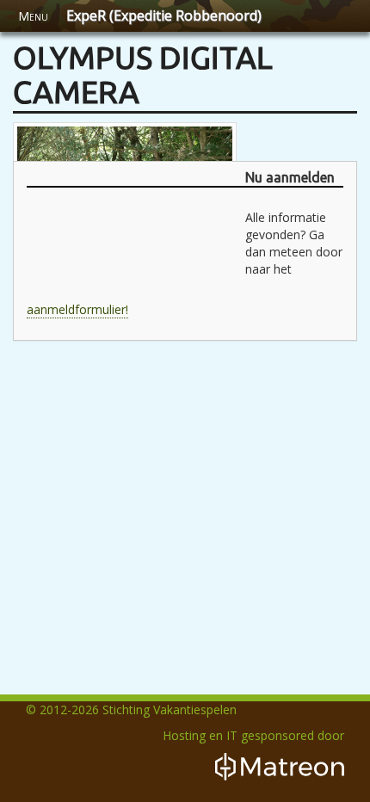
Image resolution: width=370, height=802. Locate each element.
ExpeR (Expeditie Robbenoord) (164, 15)
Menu (33, 16)
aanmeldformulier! (77, 309)
